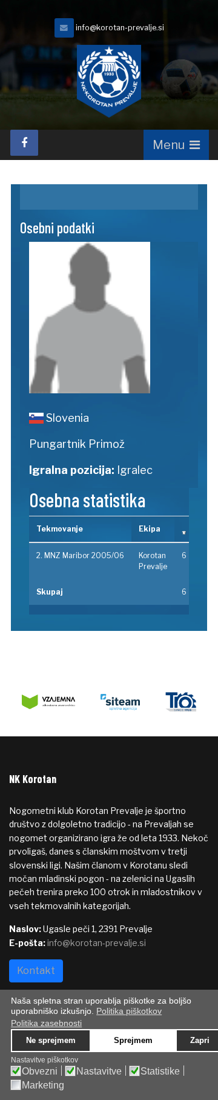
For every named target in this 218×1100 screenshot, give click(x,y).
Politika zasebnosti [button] (46, 1023)
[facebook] (24, 143)
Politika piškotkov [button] (129, 1011)
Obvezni (40, 1071)
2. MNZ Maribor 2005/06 (80, 555)
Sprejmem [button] (133, 1040)
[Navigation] (176, 145)
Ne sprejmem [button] (51, 1040)
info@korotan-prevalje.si (120, 27)
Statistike (160, 1071)
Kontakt (36, 970)
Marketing (43, 1085)
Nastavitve (99, 1071)
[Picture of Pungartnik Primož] (109, 317)
